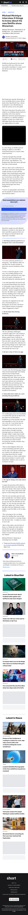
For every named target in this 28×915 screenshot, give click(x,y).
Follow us (15, 59)
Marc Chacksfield (12, 36)
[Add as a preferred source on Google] (14, 899)
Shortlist (11, 12)
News (24, 38)
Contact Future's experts (14, 885)
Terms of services (20, 213)
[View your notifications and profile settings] (20, 2)
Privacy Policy (14, 889)
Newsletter (22, 59)
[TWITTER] (13, 557)
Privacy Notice (22, 214)
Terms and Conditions (14, 887)
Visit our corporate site (18, 906)
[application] (14, 134)
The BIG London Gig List (17, 5)
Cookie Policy (14, 892)
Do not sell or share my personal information (14, 894)
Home (3, 12)
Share (6, 59)
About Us (14, 882)
